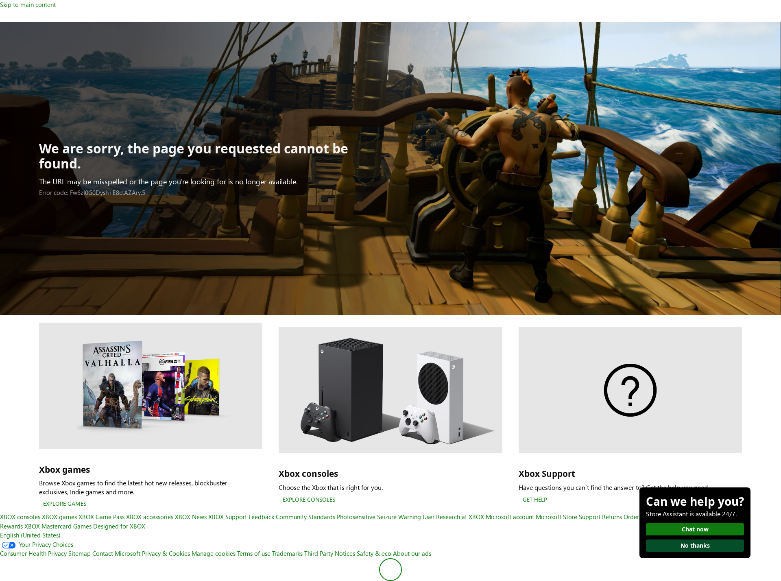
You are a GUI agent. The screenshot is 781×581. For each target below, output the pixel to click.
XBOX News (191, 517)
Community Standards (305, 517)
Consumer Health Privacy (33, 553)
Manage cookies (214, 553)
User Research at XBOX (454, 517)
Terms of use (254, 553)
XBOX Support (227, 517)
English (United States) (30, 535)
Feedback (261, 517)
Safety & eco (374, 553)
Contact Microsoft (116, 553)
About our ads (412, 553)
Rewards (11, 526)
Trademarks (287, 553)
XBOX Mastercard (48, 526)
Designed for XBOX (119, 526)
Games (82, 526)
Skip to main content (28, 4)
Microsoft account (510, 517)
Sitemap (79, 553)
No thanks (695, 545)
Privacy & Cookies (166, 553)
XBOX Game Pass (101, 517)
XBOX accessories (149, 517)
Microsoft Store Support (568, 517)
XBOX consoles (20, 517)
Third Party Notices (329, 553)
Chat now (695, 529)
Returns (612, 517)
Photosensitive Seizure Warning (379, 517)
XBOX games (59, 517)
